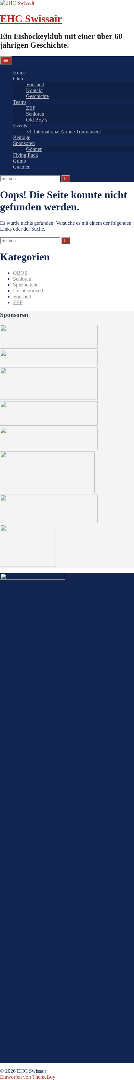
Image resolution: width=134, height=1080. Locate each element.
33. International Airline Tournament (63, 131)
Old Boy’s (36, 120)
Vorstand (35, 84)
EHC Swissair (31, 19)
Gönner (34, 149)
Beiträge (21, 137)
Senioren (35, 114)
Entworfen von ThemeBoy (27, 1077)
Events (20, 125)
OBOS (20, 273)
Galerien (22, 167)
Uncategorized (28, 290)
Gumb (19, 161)
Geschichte (37, 96)
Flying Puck (25, 155)
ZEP (30, 108)
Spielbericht (25, 284)
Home (19, 72)
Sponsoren (24, 143)
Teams (19, 102)
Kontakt (34, 90)
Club (18, 78)
